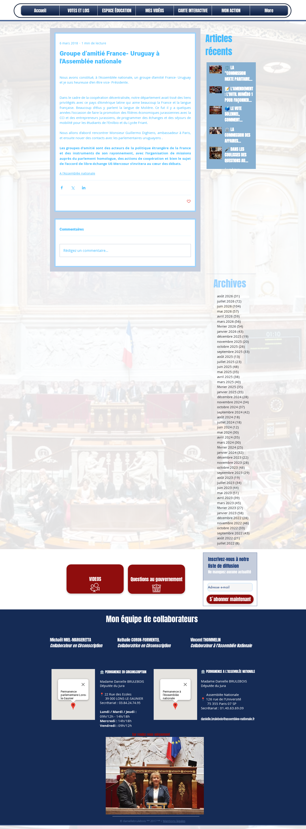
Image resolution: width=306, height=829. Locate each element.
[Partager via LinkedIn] (84, 188)
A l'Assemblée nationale (77, 173)
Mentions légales (174, 821)
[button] (231, 10)
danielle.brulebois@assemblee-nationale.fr (227, 719)
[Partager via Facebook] (62, 188)
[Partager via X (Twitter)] (73, 188)
